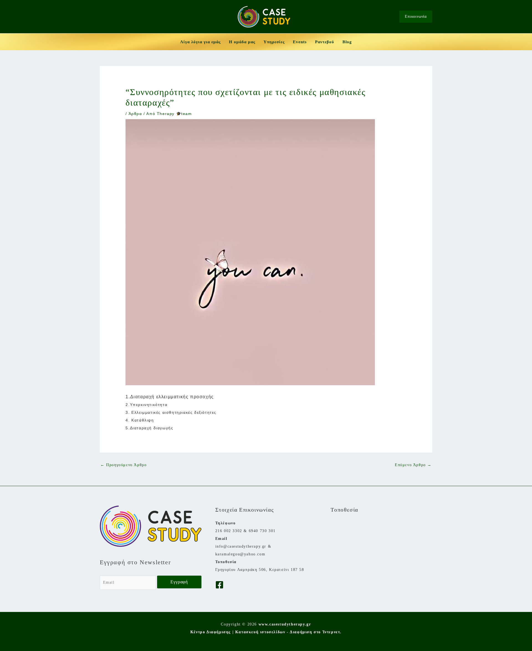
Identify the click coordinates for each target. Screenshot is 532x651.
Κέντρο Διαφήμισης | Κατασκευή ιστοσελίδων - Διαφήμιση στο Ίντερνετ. (266, 632)
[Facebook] (219, 585)
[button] (415, 17)
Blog (347, 42)
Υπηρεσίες (274, 42)
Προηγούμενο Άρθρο (123, 465)
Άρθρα (135, 113)
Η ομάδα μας (242, 42)
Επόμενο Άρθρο (413, 465)
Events (300, 42)
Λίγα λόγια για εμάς (200, 42)
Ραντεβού (324, 42)
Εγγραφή (179, 581)
